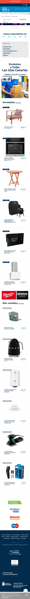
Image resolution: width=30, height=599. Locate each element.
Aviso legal (23, 538)
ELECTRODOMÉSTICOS (10, 51)
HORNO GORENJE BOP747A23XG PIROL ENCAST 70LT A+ (9, 159)
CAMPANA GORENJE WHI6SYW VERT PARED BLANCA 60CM (9, 283)
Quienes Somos (14, 536)
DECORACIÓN (7, 46)
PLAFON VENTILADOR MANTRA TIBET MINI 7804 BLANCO (9, 422)
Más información (5, 597)
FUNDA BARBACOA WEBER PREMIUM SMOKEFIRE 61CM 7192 (9, 221)
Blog (3, 536)
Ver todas (18, 102)
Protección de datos (6, 534)
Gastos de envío (24, 534)
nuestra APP (17, 1)
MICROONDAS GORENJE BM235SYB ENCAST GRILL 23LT (10, 252)
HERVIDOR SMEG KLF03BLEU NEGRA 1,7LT (8, 360)
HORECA (5, 55)
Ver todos (21, 303)
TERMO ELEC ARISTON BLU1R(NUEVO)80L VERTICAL (9, 391)
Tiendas (7, 536)
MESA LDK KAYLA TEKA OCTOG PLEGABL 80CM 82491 (10, 190)
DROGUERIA (6, 49)
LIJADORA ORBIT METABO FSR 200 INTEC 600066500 (10, 452)
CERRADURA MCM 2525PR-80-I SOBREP (9, 328)
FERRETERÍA (6, 53)
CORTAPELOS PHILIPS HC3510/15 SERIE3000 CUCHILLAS (9, 483)
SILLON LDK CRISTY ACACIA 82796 (9, 127)
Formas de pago (15, 534)
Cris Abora (6, 9)
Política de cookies (15, 538)
